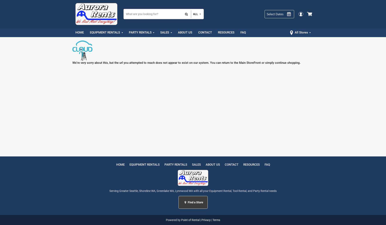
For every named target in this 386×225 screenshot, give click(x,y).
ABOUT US (213, 164)
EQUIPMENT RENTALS (144, 164)
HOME (120, 164)
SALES (196, 164)
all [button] (195, 14)
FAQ (267, 164)
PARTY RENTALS (175, 164)
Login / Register (301, 14)
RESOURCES (251, 164)
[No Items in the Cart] (310, 14)
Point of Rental (190, 220)
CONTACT (231, 164)
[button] (186, 202)
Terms (216, 220)
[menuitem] (79, 32)
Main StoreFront (250, 63)
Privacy (206, 220)
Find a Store (195, 202)
